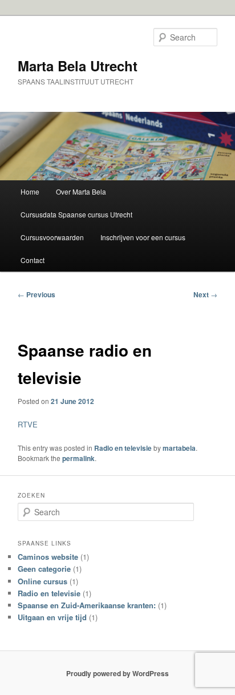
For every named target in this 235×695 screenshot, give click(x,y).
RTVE (28, 424)
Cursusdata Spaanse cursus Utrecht (76, 214)
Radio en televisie (123, 448)
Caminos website (48, 556)
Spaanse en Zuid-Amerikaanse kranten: (87, 605)
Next (205, 294)
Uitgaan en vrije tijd (52, 617)
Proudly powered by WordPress (117, 673)
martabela (179, 448)
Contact (32, 260)
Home (30, 191)
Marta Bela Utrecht (77, 65)
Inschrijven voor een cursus (142, 237)
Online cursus (42, 581)
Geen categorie (44, 568)
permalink (78, 458)
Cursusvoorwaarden (52, 237)
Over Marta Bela (81, 191)
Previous (36, 294)
